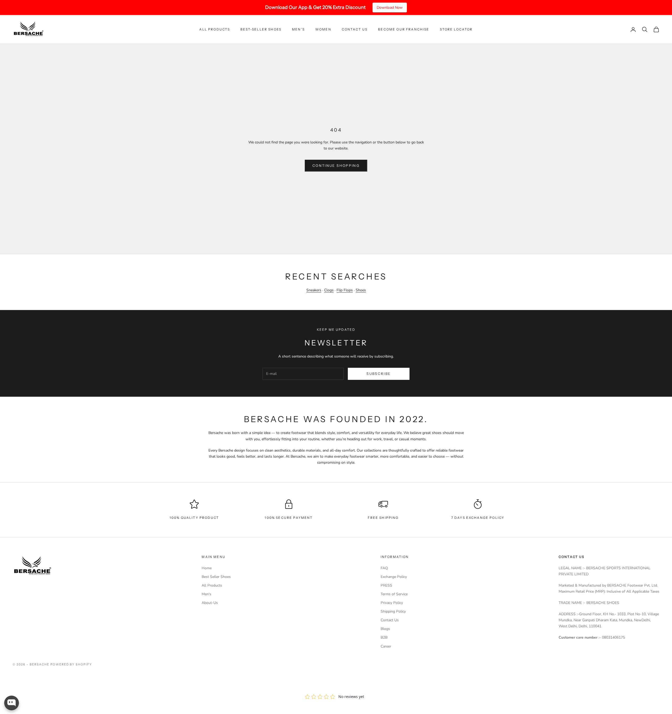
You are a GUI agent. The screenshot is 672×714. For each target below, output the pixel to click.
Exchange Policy (394, 576)
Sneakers (313, 290)
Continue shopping (336, 165)
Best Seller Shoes (216, 576)
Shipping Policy (393, 611)
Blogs (385, 628)
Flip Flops (345, 290)
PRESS (386, 585)
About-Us (210, 602)
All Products (214, 29)
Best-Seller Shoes (260, 29)
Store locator (456, 29)
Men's (298, 29)
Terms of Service (394, 594)
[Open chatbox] (11, 703)
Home (207, 568)
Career (386, 646)
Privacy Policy (392, 602)
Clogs (329, 290)
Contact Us (355, 29)
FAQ (384, 568)
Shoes (361, 290)
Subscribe (378, 373)
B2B (384, 637)
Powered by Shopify (71, 664)
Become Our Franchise (403, 29)
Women (323, 29)
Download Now (390, 7)
